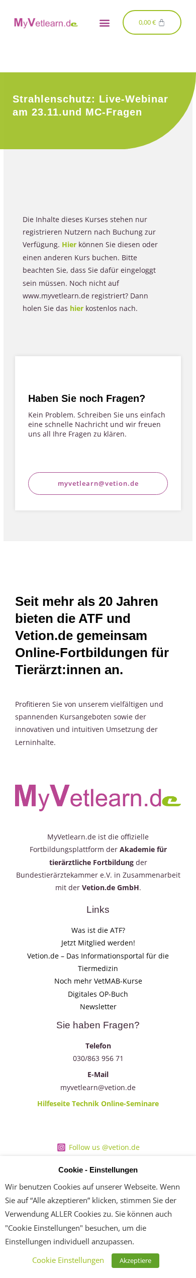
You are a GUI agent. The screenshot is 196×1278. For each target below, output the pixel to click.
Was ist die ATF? (98, 930)
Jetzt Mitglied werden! (98, 942)
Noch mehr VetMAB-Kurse (98, 981)
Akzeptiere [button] (135, 1260)
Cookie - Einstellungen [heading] (98, 1170)
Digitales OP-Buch (98, 994)
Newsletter (98, 1006)
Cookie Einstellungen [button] (68, 1260)
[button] (104, 22)
